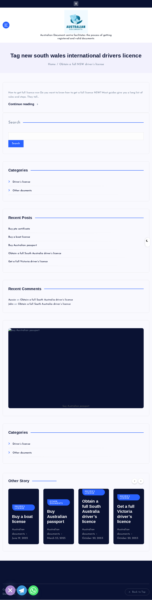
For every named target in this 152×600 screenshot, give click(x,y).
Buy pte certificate (19, 229)
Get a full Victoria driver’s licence (28, 261)
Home (52, 64)
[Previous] (134, 481)
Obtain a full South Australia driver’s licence (34, 253)
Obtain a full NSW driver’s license (81, 64)
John (11, 304)
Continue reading (21, 104)
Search (14, 122)
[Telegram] (22, 590)
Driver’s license (21, 182)
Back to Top (139, 592)
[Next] (141, 481)
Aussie (12, 300)
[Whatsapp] (33, 590)
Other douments (22, 190)
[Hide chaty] (10, 590)
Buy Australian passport (22, 245)
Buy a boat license (19, 237)
